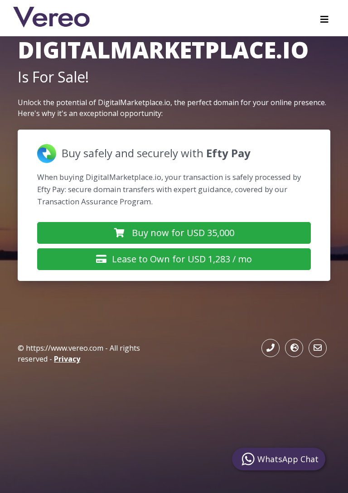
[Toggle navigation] (324, 22)
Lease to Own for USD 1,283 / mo (182, 259)
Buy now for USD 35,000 (183, 233)
